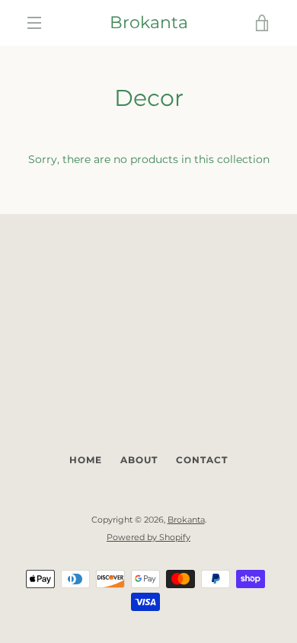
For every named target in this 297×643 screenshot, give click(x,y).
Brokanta (149, 23)
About (139, 459)
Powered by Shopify (148, 537)
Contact (202, 459)
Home (85, 459)
